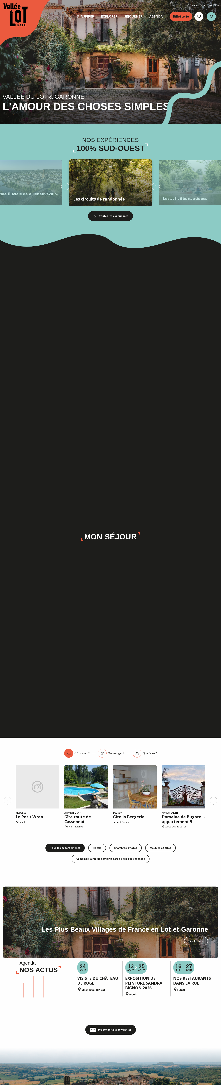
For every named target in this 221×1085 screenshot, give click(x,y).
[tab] (77, 753)
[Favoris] (198, 16)
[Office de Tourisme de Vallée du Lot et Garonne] (12, 14)
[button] (211, 16)
